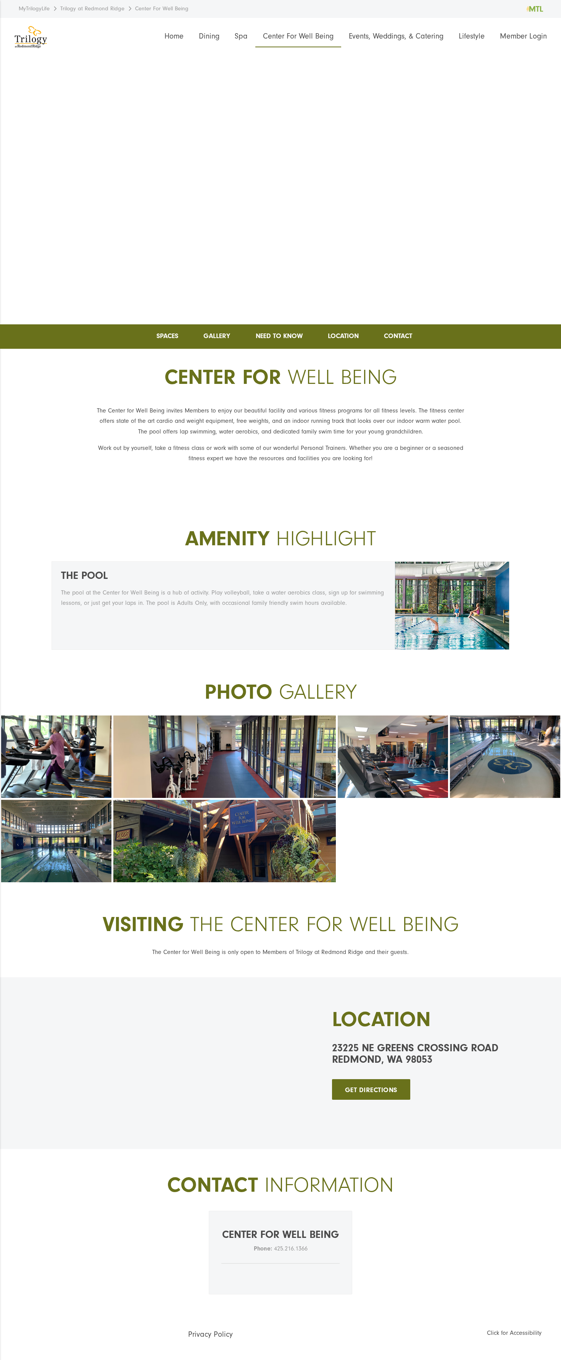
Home (174, 36)
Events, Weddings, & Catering (396, 36)
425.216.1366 (291, 1248)
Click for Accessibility (514, 1332)
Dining (209, 36)
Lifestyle (472, 36)
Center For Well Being (298, 36)
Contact (398, 336)
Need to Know (279, 336)
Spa (241, 36)
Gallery (216, 336)
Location (343, 336)
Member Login (523, 36)
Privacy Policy (210, 1334)
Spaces (167, 336)
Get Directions (371, 1090)
